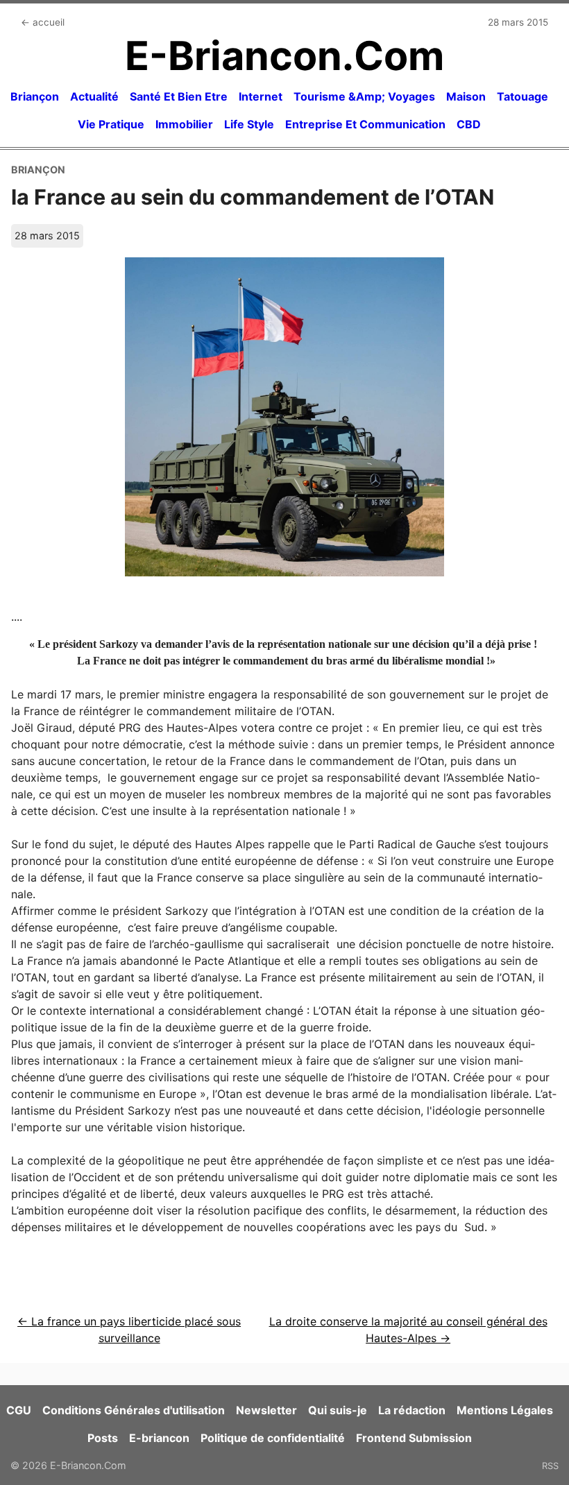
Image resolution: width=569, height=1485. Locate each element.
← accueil (43, 22)
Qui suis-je (337, 1410)
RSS (550, 1465)
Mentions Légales (505, 1410)
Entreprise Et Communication (365, 124)
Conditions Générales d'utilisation (133, 1410)
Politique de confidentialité (273, 1438)
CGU (18, 1410)
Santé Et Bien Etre (179, 96)
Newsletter (266, 1410)
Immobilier (184, 124)
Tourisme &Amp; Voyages (364, 96)
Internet (260, 96)
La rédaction (411, 1410)
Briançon (34, 96)
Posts (102, 1438)
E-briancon (159, 1438)
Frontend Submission (414, 1438)
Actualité (94, 96)
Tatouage (522, 96)
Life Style (249, 124)
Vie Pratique (111, 124)
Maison (466, 96)
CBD (469, 124)
